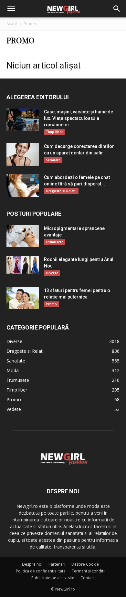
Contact (87, 578)
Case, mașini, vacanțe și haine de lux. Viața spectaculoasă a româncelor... (78, 118)
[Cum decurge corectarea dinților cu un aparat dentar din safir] (22, 154)
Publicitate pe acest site (52, 578)
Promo (51, 304)
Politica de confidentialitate (41, 571)
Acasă (11, 23)
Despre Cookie (85, 564)
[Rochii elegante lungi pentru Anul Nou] (22, 265)
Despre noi (32, 564)
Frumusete (54, 242)
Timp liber (54, 132)
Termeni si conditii (88, 571)
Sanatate (53, 160)
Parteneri (56, 564)
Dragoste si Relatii (61, 191)
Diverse (52, 273)
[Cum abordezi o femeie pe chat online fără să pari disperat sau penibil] (22, 185)
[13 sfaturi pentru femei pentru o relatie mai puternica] (22, 298)
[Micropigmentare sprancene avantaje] (22, 236)
